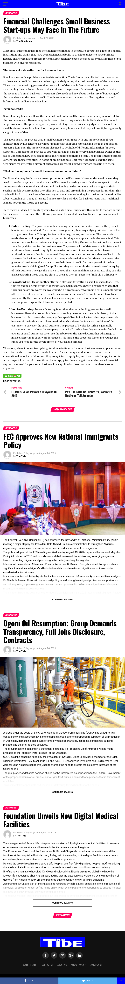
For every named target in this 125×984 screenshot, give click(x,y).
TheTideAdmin (24, 41)
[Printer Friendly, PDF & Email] (12, 375)
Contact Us (48, 964)
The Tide (21, 456)
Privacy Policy (78, 964)
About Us (62, 964)
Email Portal (96, 964)
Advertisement (30, 964)
